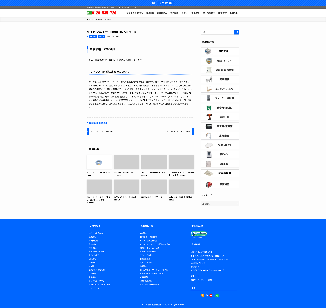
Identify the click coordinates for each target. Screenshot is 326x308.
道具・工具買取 (146, 262)
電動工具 (101, 36)
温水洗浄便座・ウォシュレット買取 (154, 269)
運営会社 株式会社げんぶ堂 (201, 252)
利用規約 (92, 277)
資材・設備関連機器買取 (149, 284)
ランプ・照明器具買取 (148, 240)
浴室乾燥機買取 (146, 280)
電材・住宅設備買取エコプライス (159, 305)
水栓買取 (143, 266)
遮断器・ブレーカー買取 (149, 248)
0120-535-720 (165, 3)
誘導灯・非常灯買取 (148, 251)
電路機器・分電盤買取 (148, 237)
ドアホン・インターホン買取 (151, 273)
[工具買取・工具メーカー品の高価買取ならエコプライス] (101, 13)
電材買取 (143, 233)
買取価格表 (93, 36)
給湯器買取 (144, 277)
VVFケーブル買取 (146, 255)
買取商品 (92, 237)
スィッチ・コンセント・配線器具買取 (155, 244)
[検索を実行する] (236, 32)
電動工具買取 (145, 258)
